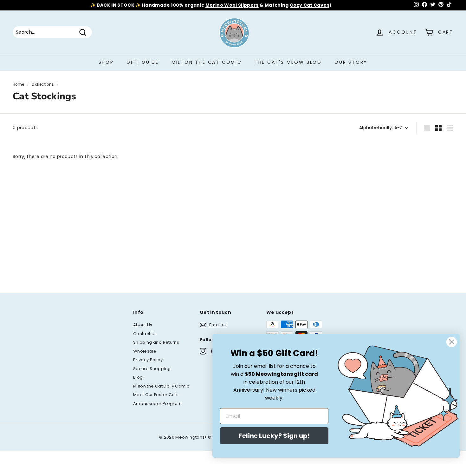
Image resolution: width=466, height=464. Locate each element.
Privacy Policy (148, 360)
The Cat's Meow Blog (288, 62)
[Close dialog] (451, 342)
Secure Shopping (152, 369)
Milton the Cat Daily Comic (161, 386)
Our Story (350, 62)
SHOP (106, 62)
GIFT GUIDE (142, 62)
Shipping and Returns (156, 342)
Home (18, 84)
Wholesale (144, 351)
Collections (42, 84)
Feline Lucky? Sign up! (274, 435)
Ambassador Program (157, 404)
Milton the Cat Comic (207, 62)
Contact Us (145, 334)
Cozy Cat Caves (309, 5)
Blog (138, 377)
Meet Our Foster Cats (155, 395)
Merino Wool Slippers (232, 5)
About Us (142, 325)
